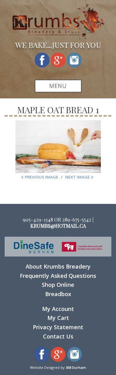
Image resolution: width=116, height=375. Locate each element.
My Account (58, 308)
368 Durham (76, 367)
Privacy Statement (58, 327)
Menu (58, 85)
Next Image (77, 177)
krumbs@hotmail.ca (58, 225)
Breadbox (58, 294)
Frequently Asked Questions (58, 275)
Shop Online (58, 284)
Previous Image (41, 177)
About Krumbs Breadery (58, 266)
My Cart (58, 317)
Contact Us (58, 336)
